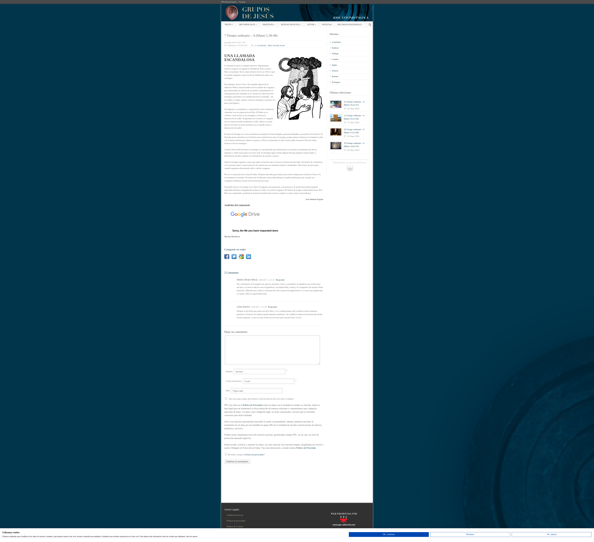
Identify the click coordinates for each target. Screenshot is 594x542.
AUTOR (311, 24)
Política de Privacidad (252, 405)
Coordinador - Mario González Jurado (271, 45)
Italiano (335, 76)
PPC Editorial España (229, 2)
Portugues (336, 82)
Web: (228, 390)
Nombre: (229, 371)
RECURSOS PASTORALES (350, 24)
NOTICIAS (327, 24)
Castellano (336, 42)
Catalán (335, 59)
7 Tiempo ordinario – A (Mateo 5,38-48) (251, 35)
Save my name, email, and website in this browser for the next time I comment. (261, 399)
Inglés (334, 65)
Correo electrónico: (234, 381)
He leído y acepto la (246, 454)
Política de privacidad (254, 454)
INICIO (229, 24)
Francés (335, 71)
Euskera (335, 48)
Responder (280, 280)
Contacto (242, 2)
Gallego (335, 53)
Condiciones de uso (235, 515)
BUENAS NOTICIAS (291, 24)
